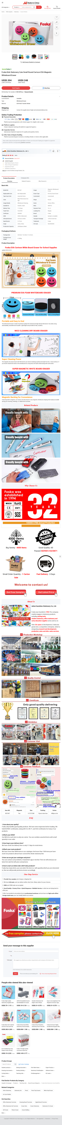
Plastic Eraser (15, 1110)
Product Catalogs (24, 1064)
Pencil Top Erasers (35, 1090)
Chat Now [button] (47, 88)
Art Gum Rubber (7, 1094)
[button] (55, 181)
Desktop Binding (20, 1070)
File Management (35, 1073)
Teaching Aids (19, 1073)
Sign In (4, 170)
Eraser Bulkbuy (25, 1110)
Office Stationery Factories (9, 1102)
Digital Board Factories (41, 1102)
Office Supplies (9, 11)
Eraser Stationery (34, 1106)
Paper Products (50, 1067)
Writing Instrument (21, 1067)
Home (3, 11)
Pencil (26, 1090)
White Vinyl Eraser (48, 1090)
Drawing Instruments (7, 1070)
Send (15, 973)
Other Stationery (7, 1090)
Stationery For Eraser (47, 1106)
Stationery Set (18, 1090)
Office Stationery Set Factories (10, 1106)
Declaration (47, 1118)
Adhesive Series (49, 1070)
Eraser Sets (24, 1106)
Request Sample (29, 91)
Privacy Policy (55, 1118)
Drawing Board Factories (26, 1102)
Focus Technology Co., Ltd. (20, 1118)
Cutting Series (5, 1073)
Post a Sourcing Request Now (48, 973)
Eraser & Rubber (23, 11)
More (3, 1113)
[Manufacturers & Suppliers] (31, 2)
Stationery (16, 11)
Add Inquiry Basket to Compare (31, 62)
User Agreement (40, 1118)
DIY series (48, 1073)
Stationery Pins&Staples (37, 1070)
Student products (6, 1067)
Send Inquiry (16, 88)
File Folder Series (35, 1067)
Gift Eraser (5, 1110)
